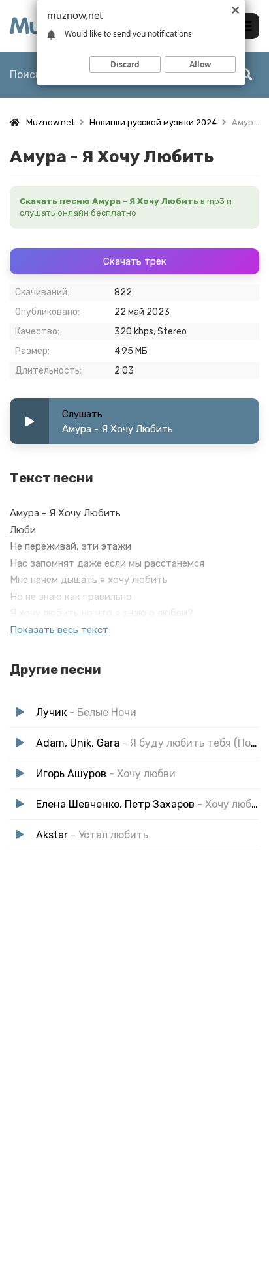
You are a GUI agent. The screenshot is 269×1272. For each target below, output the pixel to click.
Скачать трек (134, 261)
